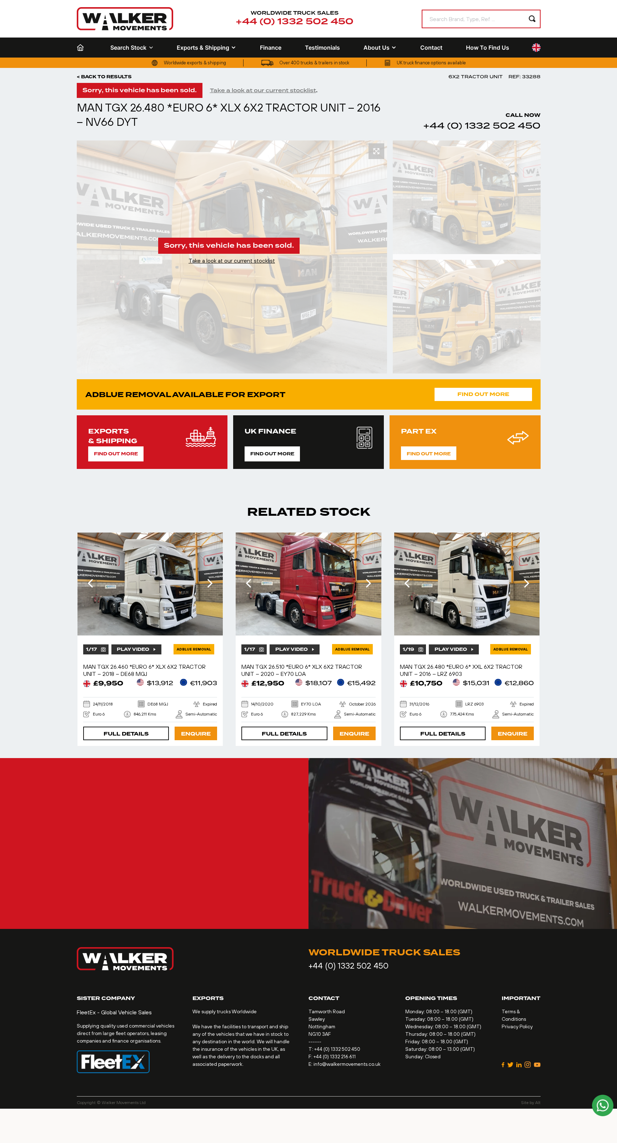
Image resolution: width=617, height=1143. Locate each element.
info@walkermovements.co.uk (347, 1064)
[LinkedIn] (519, 1064)
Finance (270, 47)
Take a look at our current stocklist (263, 90)
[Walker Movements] (125, 18)
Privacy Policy (517, 1026)
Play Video (133, 649)
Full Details (126, 734)
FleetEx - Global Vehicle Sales (114, 1012)
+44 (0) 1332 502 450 (294, 22)
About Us (376, 47)
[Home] (82, 47)
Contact (431, 47)
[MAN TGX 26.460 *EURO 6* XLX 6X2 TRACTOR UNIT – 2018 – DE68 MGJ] (150, 584)
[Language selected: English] (536, 47)
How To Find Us (487, 47)
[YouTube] (537, 1065)
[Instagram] (528, 1065)
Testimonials (322, 47)
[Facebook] (503, 1064)
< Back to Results (104, 77)
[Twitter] (510, 1064)
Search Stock (128, 47)
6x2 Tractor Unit (475, 77)
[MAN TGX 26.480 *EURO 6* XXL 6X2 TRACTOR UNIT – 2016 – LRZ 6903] (467, 584)
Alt (538, 1102)
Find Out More (483, 394)
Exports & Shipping (203, 47)
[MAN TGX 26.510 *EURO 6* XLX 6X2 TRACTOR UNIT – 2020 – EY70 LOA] (308, 584)
